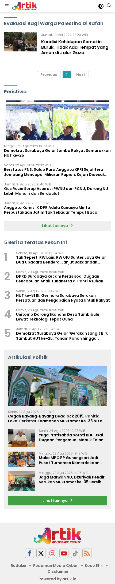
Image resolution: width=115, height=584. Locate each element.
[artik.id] (24, 6)
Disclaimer (58, 571)
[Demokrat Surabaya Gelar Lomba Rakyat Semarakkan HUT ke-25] (57, 120)
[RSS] (86, 553)
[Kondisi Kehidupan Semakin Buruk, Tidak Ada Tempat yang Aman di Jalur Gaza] (20, 45)
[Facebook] (29, 553)
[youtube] (63, 553)
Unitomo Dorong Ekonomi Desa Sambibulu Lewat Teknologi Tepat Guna (57, 317)
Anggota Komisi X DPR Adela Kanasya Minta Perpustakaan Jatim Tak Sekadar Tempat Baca (50, 210)
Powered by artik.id (57, 579)
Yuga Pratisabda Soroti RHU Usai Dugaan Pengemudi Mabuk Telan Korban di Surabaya (71, 437)
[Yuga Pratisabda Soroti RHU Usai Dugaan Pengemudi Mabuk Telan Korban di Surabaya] (21, 438)
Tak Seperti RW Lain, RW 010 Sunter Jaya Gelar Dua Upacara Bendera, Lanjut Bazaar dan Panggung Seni (61, 260)
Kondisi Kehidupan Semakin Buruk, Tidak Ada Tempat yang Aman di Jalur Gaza (74, 47)
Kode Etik (94, 565)
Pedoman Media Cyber (55, 565)
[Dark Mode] (101, 6)
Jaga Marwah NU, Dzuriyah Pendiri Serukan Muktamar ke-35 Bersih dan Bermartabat (72, 479)
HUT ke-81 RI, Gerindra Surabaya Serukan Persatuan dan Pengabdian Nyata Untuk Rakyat (63, 298)
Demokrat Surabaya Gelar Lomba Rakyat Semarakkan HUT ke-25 (57, 153)
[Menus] (6, 6)
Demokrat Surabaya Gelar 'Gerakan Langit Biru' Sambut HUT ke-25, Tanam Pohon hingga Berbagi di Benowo (63, 335)
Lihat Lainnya (55, 225)
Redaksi (18, 565)
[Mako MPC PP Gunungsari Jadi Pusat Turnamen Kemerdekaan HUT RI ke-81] (21, 459)
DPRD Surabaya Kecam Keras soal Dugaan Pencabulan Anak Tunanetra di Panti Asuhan (59, 278)
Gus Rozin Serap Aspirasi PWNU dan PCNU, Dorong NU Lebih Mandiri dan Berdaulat (56, 191)
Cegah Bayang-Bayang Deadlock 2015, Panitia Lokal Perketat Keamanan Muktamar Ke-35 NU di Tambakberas (55, 418)
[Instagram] (52, 553)
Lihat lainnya (55, 500)
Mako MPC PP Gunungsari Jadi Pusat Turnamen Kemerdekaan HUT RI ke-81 (69, 460)
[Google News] (75, 553)
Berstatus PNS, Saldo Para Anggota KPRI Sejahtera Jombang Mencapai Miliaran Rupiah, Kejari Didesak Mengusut (54, 172)
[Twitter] (40, 553)
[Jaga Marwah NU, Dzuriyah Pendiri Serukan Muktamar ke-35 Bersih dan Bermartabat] (21, 481)
